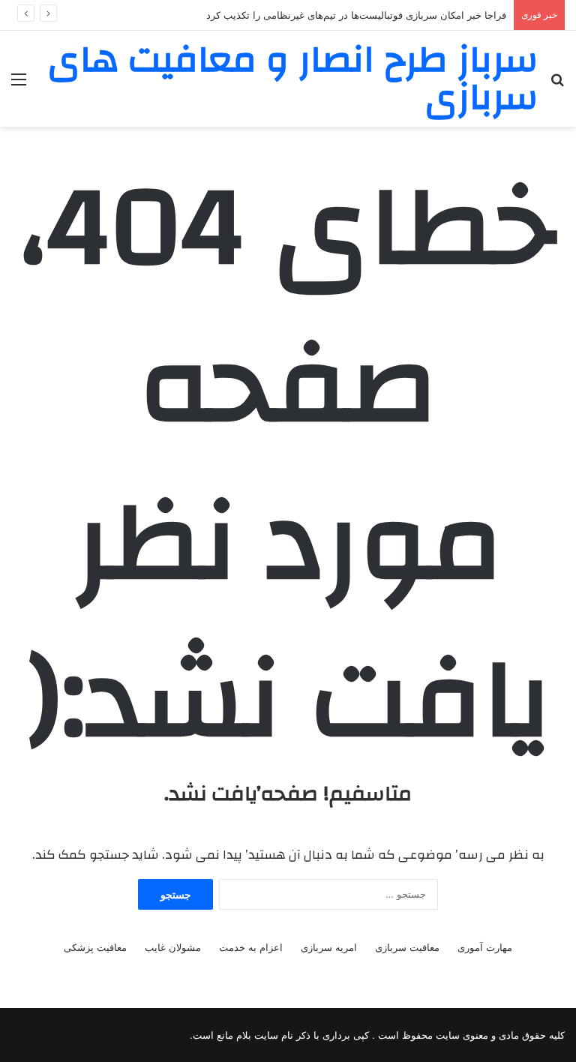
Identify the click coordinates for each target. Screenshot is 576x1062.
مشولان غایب (173, 947)
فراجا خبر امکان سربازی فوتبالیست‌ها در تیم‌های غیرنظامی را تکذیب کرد (356, 15)
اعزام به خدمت (251, 947)
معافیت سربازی (407, 947)
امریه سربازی (329, 947)
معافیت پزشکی (95, 947)
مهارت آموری (485, 947)
